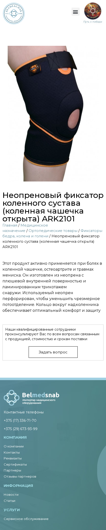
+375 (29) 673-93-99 (20, 429)
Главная (9, 225)
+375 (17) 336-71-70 (20, 420)
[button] (75, 12)
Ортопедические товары (53, 231)
